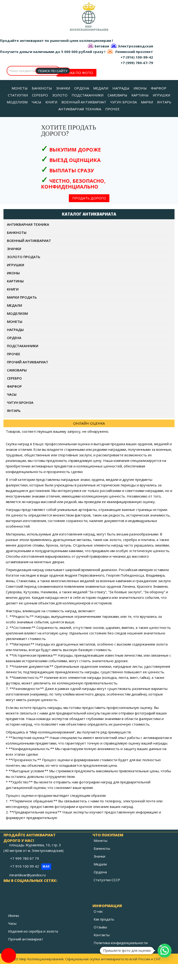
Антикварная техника (28, 224)
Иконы (13, 273)
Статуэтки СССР (107, 879)
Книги (13, 289)
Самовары (17, 370)
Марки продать (22, 297)
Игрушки (15, 265)
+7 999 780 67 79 (25, 858)
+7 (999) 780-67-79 (137, 62)
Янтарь (14, 410)
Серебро (14, 378)
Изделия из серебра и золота (33, 931)
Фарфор (14, 386)
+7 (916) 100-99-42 (137, 57)
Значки (14, 248)
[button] (165, 951)
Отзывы (100, 927)
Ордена (14, 337)
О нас (98, 911)
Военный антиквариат (29, 240)
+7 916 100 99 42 (30, 866)
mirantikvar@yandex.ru (27, 875)
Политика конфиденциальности (121, 942)
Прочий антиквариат (27, 362)
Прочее (13, 354)
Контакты (102, 935)
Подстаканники (22, 345)
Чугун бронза (20, 402)
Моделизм (17, 313)
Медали (14, 305)
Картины (15, 281)
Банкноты (16, 232)
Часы (11, 394)
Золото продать (23, 256)
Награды (15, 329)
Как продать (104, 919)
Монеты (14, 321)
